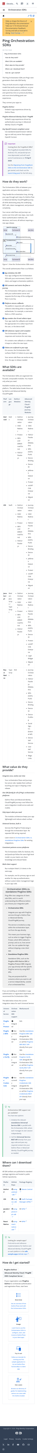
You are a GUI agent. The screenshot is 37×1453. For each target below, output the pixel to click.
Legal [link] (5, 1439)
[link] (3, 3)
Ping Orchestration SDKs (12, 54)
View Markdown (31, 16)
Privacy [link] (11, 1439)
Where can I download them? (15, 69)
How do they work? (11, 57)
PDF (34, 16)
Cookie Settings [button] (28, 1439)
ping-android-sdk (14, 1192)
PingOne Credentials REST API (26, 1094)
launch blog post (14, 173)
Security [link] (18, 1439)
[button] (27, 4)
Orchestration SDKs (17, 9)
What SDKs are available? (13, 61)
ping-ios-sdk (14, 1200)
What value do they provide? (14, 65)
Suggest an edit (28, 16)
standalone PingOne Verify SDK (26, 1057)
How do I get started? (12, 73)
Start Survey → (16, 33)
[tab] (10, 1269)
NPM (23, 1209)
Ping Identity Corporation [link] (25, 1428)
